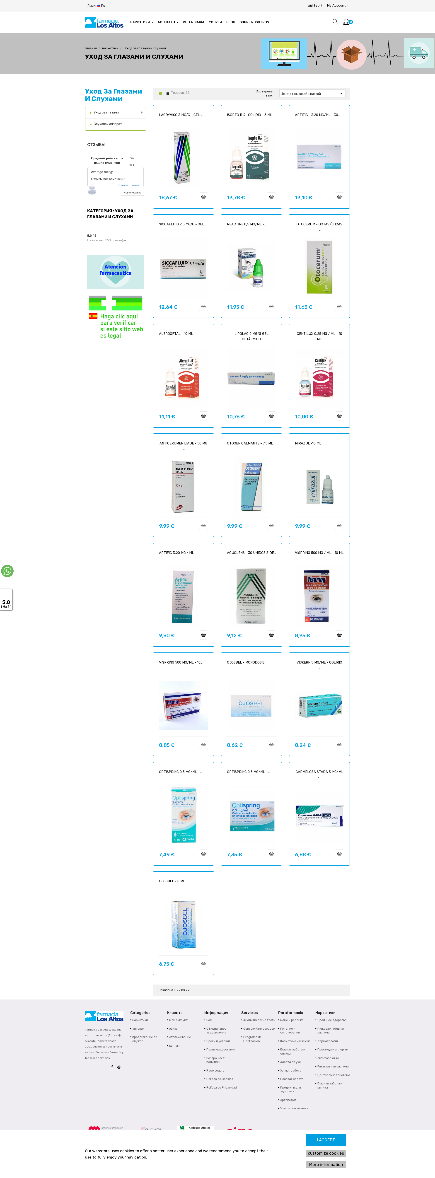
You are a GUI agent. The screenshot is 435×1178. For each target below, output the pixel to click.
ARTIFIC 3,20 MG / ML (176, 553)
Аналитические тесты (259, 1020)
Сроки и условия (218, 1041)
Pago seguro (215, 1070)
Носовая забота (292, 1079)
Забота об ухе (290, 1062)
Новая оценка (132, 192)
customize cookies (326, 1153)
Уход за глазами (106, 112)
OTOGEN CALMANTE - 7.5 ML (250, 443)
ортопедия (288, 1100)
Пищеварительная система (331, 1030)
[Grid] (160, 94)
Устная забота (290, 1070)
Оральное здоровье (332, 1020)
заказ (173, 1028)
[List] (167, 94)
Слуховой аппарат (108, 124)
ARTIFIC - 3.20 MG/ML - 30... (317, 115)
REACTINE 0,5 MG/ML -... (246, 224)
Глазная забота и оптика (292, 1051)
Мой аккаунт (178, 1020)
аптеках (138, 1028)
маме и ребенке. (292, 1020)
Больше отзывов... (129, 185)
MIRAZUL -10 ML (308, 443)
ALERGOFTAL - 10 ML (176, 334)
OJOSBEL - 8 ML (172, 881)
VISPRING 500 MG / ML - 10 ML (319, 553)
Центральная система (333, 1075)
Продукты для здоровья (290, 1089)
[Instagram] (120, 1067)
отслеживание (180, 1037)
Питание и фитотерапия (290, 1030)
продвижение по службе (144, 1039)
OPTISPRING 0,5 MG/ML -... (180, 772)
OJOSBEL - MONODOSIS (246, 662)
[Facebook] (113, 1067)
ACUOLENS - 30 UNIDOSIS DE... (251, 553)
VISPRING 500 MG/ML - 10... (181, 662)
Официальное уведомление (216, 1030)
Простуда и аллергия (332, 1049)
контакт (175, 1045)
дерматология (327, 1041)
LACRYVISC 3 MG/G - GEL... (180, 115)
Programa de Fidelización (252, 1039)
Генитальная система (333, 1066)
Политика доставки (220, 1049)
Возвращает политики (215, 1060)
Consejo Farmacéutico (259, 1028)
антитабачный (328, 1058)
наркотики (140, 1020)
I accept (326, 1139)
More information (326, 1164)
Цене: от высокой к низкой (312, 93)
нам (209, 1020)
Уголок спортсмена (294, 1108)
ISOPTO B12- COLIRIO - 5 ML (249, 115)
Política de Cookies (219, 1079)
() (315, 5)
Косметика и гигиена (295, 1041)
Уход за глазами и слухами (113, 95)
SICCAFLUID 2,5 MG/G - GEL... (182, 224)
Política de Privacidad (221, 1087)
